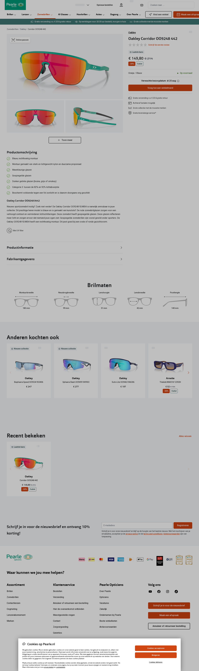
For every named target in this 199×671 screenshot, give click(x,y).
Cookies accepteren (155, 648)
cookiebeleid (60, 667)
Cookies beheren (155, 662)
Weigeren (156, 655)
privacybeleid (48, 667)
